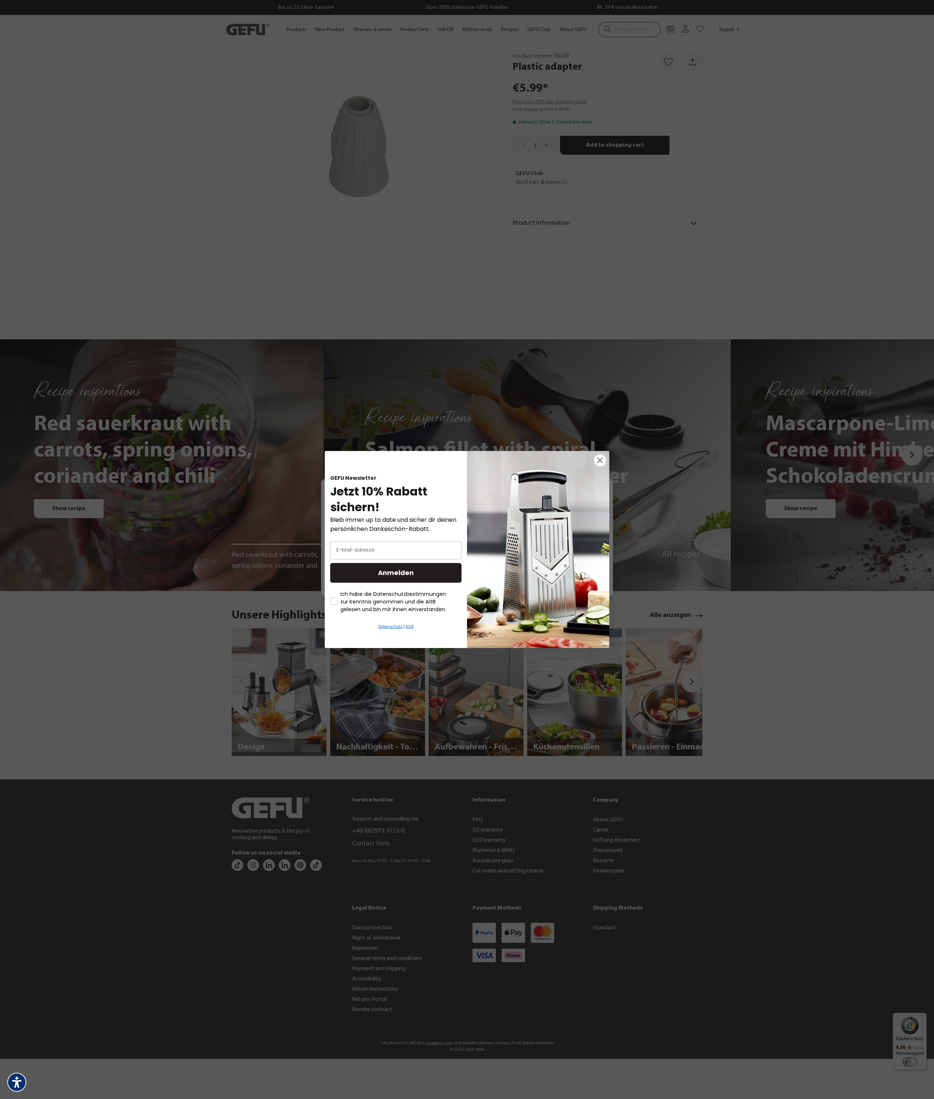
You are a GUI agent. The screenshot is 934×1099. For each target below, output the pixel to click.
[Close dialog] (600, 460)
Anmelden (396, 572)
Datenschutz (390, 626)
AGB (409, 626)
